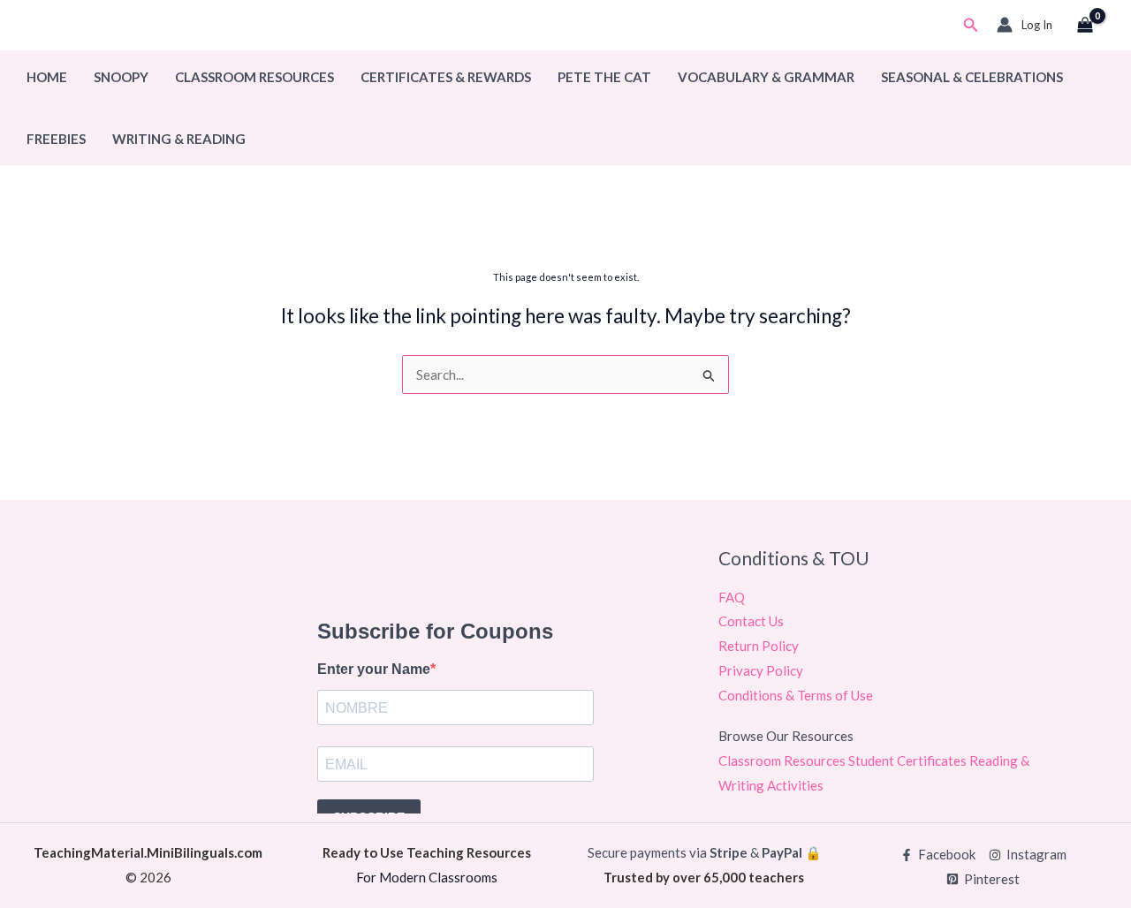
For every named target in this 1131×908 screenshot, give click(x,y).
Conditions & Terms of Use (795, 695)
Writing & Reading (179, 139)
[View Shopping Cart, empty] (1085, 25)
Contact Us (751, 621)
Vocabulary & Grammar (766, 77)
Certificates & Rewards (446, 77)
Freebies (56, 139)
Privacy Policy (760, 670)
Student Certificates (908, 760)
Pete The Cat (604, 77)
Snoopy (121, 77)
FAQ (731, 597)
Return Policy (758, 646)
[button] (971, 25)
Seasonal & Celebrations (972, 77)
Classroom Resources (254, 77)
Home (47, 77)
